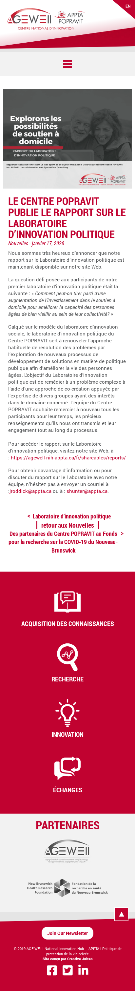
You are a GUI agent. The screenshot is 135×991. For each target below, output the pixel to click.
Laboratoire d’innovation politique (72, 516)
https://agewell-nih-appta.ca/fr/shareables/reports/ (68, 457)
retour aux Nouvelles (67, 525)
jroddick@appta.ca (30, 491)
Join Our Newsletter (67, 933)
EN (128, 6)
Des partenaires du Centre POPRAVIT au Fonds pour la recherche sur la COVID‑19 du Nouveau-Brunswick (63, 542)
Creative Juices (80, 958)
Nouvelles (18, 243)
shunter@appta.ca (87, 491)
